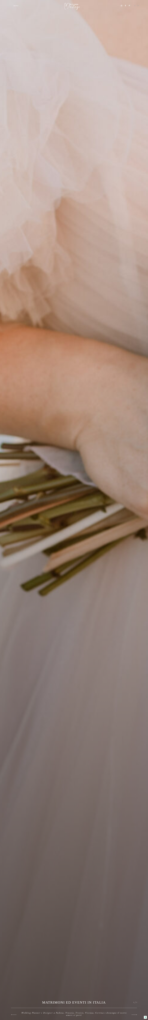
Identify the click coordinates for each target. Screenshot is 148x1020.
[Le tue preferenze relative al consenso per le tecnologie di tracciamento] (145, 1017)
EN (138, 5)
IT (135, 5)
